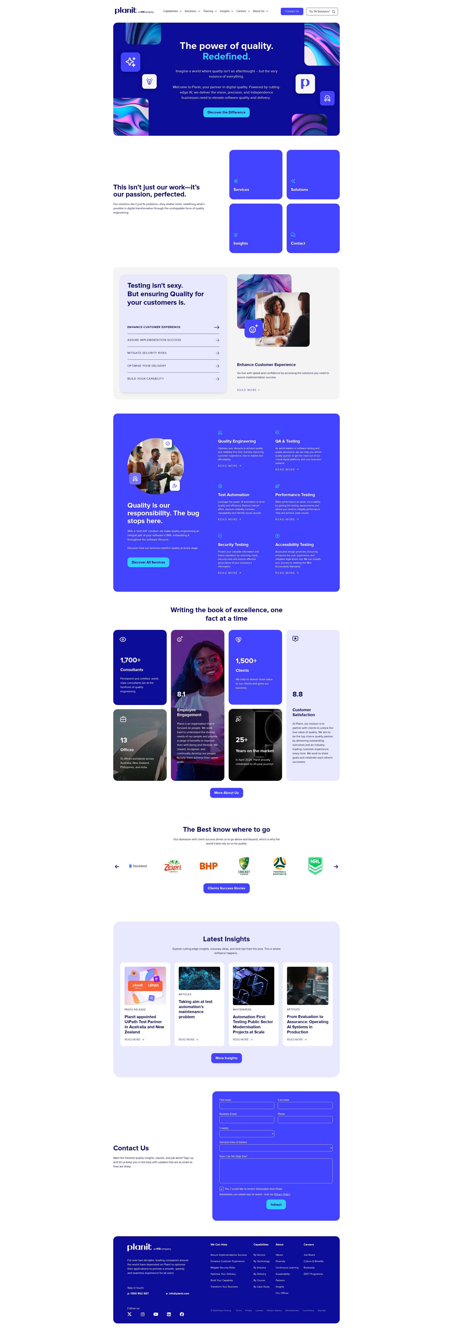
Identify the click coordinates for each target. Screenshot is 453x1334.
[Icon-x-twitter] (129, 1314)
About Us (258, 11)
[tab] (173, 327)
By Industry (260, 1267)
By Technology (262, 1261)
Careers (241, 11)
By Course (259, 1280)
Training (208, 11)
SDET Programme (313, 1274)
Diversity (280, 1261)
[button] (116, 866)
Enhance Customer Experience (228, 1261)
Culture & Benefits (314, 1261)
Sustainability (283, 1274)
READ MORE (228, 466)
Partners (280, 1280)
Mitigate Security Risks (223, 1267)
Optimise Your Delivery (223, 1274)
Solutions (190, 11)
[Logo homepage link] (149, 1247)
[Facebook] (182, 1314)
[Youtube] (156, 1314)
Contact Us (292, 11)
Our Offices (282, 1293)
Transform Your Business (224, 1286)
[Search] (333, 12)
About (279, 1244)
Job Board (309, 1255)
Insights (225, 11)
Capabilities (170, 11)
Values (279, 1255)
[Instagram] (143, 1314)
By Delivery (260, 1274)
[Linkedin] (169, 1314)
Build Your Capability (222, 1280)
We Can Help (219, 1244)
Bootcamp (309, 1267)
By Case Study (261, 1286)
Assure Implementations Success (229, 1255)
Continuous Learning (287, 1267)
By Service (259, 1255)
